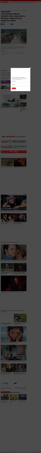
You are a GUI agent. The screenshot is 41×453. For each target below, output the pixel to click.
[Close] (30, 68)
